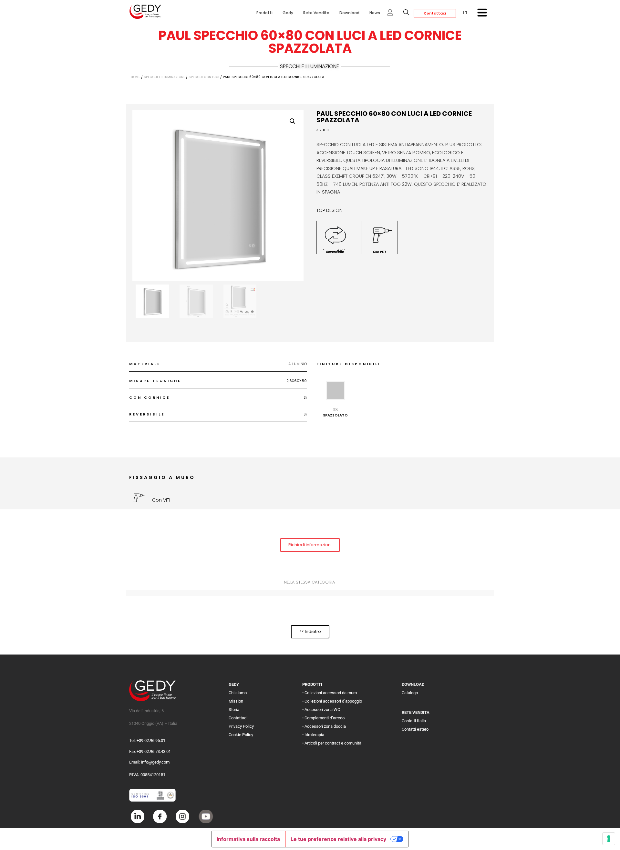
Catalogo (410, 692)
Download (349, 12)
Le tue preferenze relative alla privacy (338, 839)
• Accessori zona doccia (324, 726)
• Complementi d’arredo (323, 717)
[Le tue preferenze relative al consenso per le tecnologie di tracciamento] (609, 839)
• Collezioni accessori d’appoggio (332, 701)
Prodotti (264, 12)
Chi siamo (238, 692)
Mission (236, 701)
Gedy (288, 12)
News (374, 12)
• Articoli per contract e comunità (331, 743)
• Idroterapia (313, 734)
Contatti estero (415, 729)
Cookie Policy (241, 734)
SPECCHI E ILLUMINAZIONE (309, 66)
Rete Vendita (316, 12)
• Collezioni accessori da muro (329, 692)
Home (135, 77)
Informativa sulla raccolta (248, 839)
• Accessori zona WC (321, 709)
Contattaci (435, 13)
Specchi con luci (204, 77)
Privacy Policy (241, 726)
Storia (234, 709)
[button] (292, 121)
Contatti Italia (414, 720)
